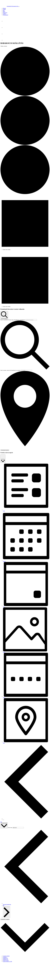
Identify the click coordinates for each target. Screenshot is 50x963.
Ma (1, 821)
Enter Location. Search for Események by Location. (10, 370)
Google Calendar (6, 955)
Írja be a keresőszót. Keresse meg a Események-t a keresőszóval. (13, 319)
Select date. (10, 827)
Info (4, 10)
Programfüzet (5, 14)
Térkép (4, 9)
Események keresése (5, 450)
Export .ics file (6, 960)
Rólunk (4, 8)
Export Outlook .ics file (7, 961)
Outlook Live (5, 959)
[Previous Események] (26, 818)
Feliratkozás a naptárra (5, 919)
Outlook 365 (5, 958)
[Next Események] (3, 819)
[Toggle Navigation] (19, 6)
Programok (5, 12)
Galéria (4, 13)
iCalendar (5, 957)
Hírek (4, 11)
